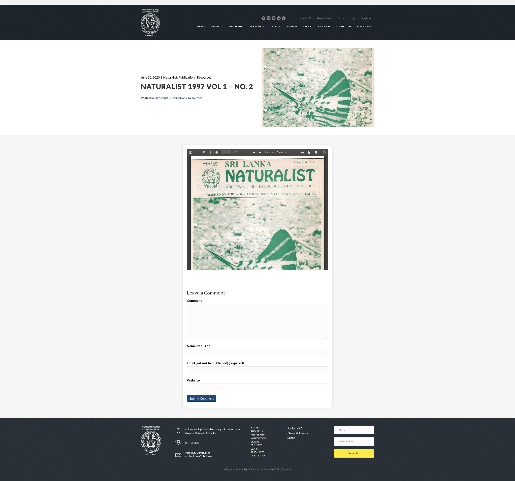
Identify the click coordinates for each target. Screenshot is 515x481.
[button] (354, 453)
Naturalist (170, 77)
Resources (204, 77)
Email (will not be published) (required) (215, 363)
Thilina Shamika (282, 469)
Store (291, 438)
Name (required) (199, 346)
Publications (187, 77)
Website (193, 380)
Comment (194, 300)
